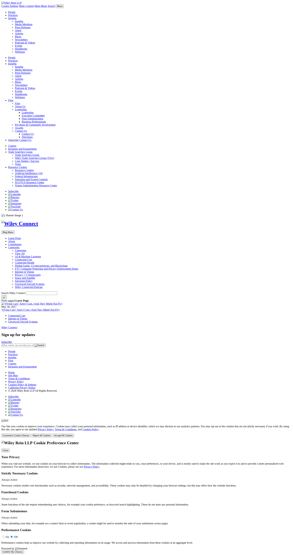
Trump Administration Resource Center (36, 185)
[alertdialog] (146, 497)
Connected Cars (23, 259)
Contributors (15, 244)
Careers (12, 145)
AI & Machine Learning (28, 256)
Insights (12, 18)
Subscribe (13, 140)
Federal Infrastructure (26, 176)
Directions (27, 137)
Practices (13, 15)
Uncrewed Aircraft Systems (29, 284)
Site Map (13, 375)
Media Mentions (23, 24)
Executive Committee (33, 115)
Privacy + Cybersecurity (28, 274)
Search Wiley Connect (13, 293)
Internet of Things (24, 271)
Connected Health (24, 262)
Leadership (21, 109)
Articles (19, 33)
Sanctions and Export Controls (31, 179)
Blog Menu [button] (8, 232)
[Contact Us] (15, 209)
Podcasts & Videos (25, 42)
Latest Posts (14, 238)
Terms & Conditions (19, 378)
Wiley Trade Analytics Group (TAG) (34, 158)
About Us (20, 106)
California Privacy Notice (21, 387)
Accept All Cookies (63, 435)
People (11, 12)
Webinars (20, 51)
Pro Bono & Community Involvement (35, 124)
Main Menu (40, 6)
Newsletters (21, 39)
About (11, 241)
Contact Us (21, 130)
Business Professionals (34, 121)
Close (5, 450)
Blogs (18, 36)
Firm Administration (32, 118)
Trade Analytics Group (20, 151)
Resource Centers (17, 167)
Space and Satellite (25, 277)
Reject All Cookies (42, 435)
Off (16, 536)
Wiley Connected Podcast (28, 287)
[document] (146, 497)
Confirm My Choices (13, 552)
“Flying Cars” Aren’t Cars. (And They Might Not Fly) (30, 309)
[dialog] (146, 431)
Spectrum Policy (24, 281)
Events (18, 45)
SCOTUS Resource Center (29, 182)
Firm (10, 100)
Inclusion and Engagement (22, 148)
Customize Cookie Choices (16, 435)
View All (20, 253)
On (7, 536)
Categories (13, 247)
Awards (19, 127)
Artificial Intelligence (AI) (29, 173)
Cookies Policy (90, 429)
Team (18, 164)
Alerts (18, 30)
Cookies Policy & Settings (22, 384)
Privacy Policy (16, 381)
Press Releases (23, 27)
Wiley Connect (9, 327)
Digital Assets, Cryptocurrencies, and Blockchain (41, 265)
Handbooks (21, 48)
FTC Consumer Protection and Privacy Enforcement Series (46, 268)
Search (51, 6)
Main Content (26, 6)
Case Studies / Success (27, 161)
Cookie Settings (9, 6)
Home (11, 372)
